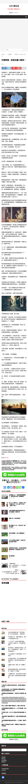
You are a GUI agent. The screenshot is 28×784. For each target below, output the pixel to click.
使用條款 (4, 757)
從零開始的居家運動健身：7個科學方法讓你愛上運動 (14, 694)
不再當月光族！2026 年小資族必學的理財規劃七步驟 (14, 713)
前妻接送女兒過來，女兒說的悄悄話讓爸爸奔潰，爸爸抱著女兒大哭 (17, 548)
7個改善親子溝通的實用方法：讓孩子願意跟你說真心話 (14, 717)
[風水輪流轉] (5, 557)
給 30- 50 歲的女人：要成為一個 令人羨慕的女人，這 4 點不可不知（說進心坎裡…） (17, 504)
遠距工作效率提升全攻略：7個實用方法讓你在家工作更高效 (14, 725)
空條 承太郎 (12, 498)
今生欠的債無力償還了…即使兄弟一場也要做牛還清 (17, 540)
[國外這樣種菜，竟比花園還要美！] (5, 534)
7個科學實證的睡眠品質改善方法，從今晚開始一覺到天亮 (17, 511)
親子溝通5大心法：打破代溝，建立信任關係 (17, 526)
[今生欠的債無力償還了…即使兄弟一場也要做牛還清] (5, 542)
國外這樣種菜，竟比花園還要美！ (17, 533)
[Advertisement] (14, 33)
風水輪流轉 (11, 556)
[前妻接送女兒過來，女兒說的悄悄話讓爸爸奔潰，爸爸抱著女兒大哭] (5, 549)
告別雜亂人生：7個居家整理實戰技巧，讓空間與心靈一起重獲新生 (17, 495)
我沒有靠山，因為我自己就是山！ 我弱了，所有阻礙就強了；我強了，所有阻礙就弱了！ (17, 649)
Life (3, 64)
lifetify (6, 457)
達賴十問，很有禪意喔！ (15, 518)
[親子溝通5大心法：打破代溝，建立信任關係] (5, 527)
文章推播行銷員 (5, 768)
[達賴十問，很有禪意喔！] (5, 520)
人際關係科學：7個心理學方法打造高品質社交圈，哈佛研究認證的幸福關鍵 (17, 675)
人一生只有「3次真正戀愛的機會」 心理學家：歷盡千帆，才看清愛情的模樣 (17, 643)
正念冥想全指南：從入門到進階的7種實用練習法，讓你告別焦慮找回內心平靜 (17, 660)
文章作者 (4, 770)
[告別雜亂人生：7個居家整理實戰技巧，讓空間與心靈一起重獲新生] (5, 496)
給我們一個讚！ (6, 621)
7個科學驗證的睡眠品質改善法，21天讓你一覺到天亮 (14, 721)
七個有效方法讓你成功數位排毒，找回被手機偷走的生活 (14, 685)
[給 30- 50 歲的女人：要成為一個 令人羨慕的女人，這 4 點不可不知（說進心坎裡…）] (5, 504)
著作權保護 (4, 760)
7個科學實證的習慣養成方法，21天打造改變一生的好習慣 (14, 709)
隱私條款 (4, 758)
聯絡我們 (4, 762)
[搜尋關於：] (14, 49)
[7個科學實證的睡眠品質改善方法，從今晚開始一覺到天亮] (5, 512)
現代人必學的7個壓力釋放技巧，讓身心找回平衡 (13, 705)
